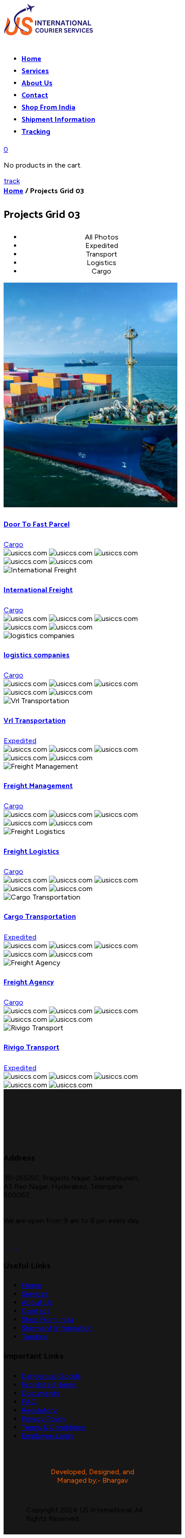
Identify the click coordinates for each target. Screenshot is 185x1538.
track (12, 181)
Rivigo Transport (31, 1048)
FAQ (29, 1401)
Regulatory (39, 1410)
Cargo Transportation (40, 917)
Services (35, 71)
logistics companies (37, 655)
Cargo (13, 544)
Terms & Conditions (53, 1427)
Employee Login (47, 1436)
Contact (35, 95)
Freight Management (38, 786)
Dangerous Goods (51, 1376)
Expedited (20, 740)
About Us (37, 83)
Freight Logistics (31, 852)
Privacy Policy (44, 1418)
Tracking (36, 132)
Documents (41, 1393)
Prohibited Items (48, 1384)
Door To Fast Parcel (37, 525)
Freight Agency (29, 982)
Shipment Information (58, 120)
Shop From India (48, 108)
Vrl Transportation (35, 721)
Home (31, 59)
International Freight (38, 590)
